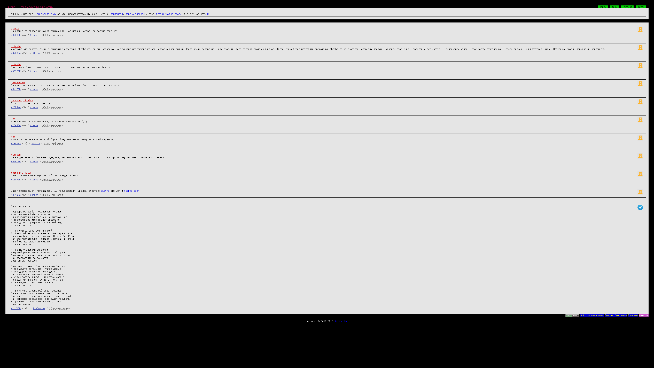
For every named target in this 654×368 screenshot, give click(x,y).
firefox (28, 100)
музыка (15, 28)
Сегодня (627, 6)
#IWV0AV (16, 143)
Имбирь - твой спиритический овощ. (30, 6)
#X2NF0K (16, 179)
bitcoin (16, 46)
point (14, 172)
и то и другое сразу (168, 13)
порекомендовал (135, 13)
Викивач (633, 315)
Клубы (641, 6)
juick (28, 172)
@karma (34, 35)
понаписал (117, 13)
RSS (209, 13)
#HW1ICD (16, 89)
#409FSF (16, 71)
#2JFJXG (16, 107)
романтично (18, 82)
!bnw (614, 6)
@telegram (39, 308)
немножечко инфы (46, 13)
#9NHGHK (16, 35)
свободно (16, 100)
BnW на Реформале (616, 315)
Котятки (644, 315)
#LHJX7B (16, 308)
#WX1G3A (16, 194)
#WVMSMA (16, 53)
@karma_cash (131, 190)
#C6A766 (16, 125)
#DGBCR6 (16, 161)
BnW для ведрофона (592, 315)
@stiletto (340, 321)
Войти (603, 6)
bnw (13, 118)
